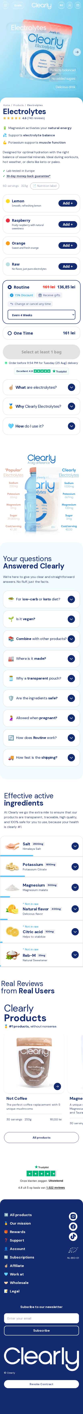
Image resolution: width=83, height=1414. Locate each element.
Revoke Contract (42, 1384)
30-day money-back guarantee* (28, 176)
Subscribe (41, 1330)
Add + (68, 203)
